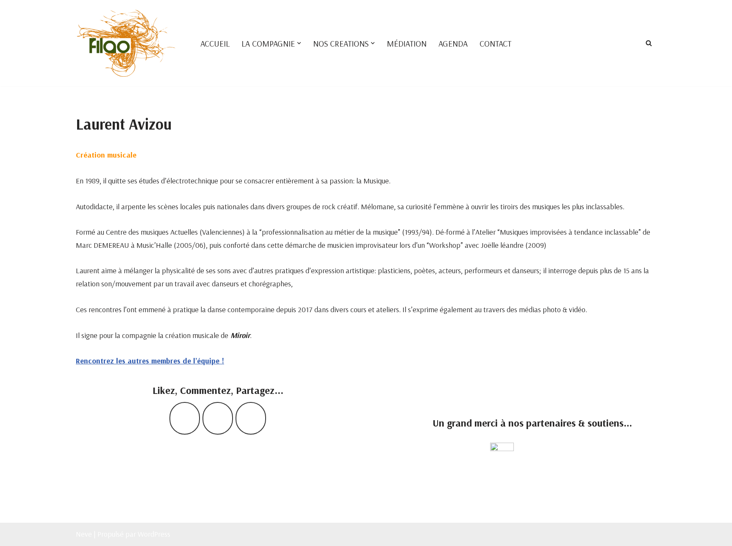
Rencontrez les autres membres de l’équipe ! (150, 361)
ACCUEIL (215, 43)
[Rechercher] (649, 43)
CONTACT (495, 43)
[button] (299, 43)
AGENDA (453, 43)
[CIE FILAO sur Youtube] (251, 418)
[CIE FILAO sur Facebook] (184, 418)
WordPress (154, 534)
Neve (84, 534)
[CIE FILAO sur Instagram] (217, 418)
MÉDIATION (407, 43)
